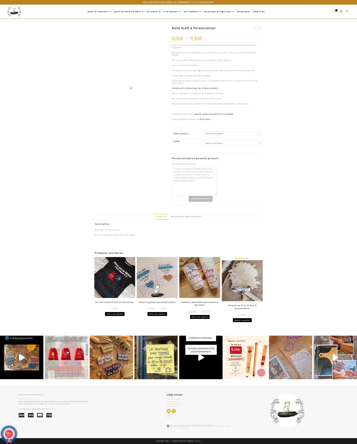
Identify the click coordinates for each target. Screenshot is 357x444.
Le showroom (173, 406)
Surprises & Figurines (217, 11)
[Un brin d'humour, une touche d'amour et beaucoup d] (21, 357)
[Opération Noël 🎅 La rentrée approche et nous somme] (66, 357)
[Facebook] (169, 411)
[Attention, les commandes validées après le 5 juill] (156, 357)
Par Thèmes (191, 11)
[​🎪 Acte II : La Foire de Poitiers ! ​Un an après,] (290, 357)
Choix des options (115, 314)
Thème (176, 141)
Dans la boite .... (182, 134)
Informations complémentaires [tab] (186, 217)
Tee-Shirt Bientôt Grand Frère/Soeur (114, 302)
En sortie (152, 11)
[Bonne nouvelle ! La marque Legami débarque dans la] (245, 357)
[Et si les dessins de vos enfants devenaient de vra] (335, 357)
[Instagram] (174, 411)
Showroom (243, 11)
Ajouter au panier (200, 198)
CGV (168, 417)
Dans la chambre (97, 11)
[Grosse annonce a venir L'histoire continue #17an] (201, 357)
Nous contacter (174, 399)
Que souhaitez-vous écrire (184, 164)
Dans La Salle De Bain (127, 11)
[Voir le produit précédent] (255, 28)
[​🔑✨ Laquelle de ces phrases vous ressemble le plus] (111, 357)
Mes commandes (175, 404)
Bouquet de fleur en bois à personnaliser (242, 307)
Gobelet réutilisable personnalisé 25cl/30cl (200, 303)
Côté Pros (259, 11)
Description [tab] (161, 217)
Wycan (198, 441)
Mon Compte (172, 401)
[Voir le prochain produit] (260, 28)
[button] (347, 11)
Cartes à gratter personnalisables (157, 302)
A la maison (171, 11)
